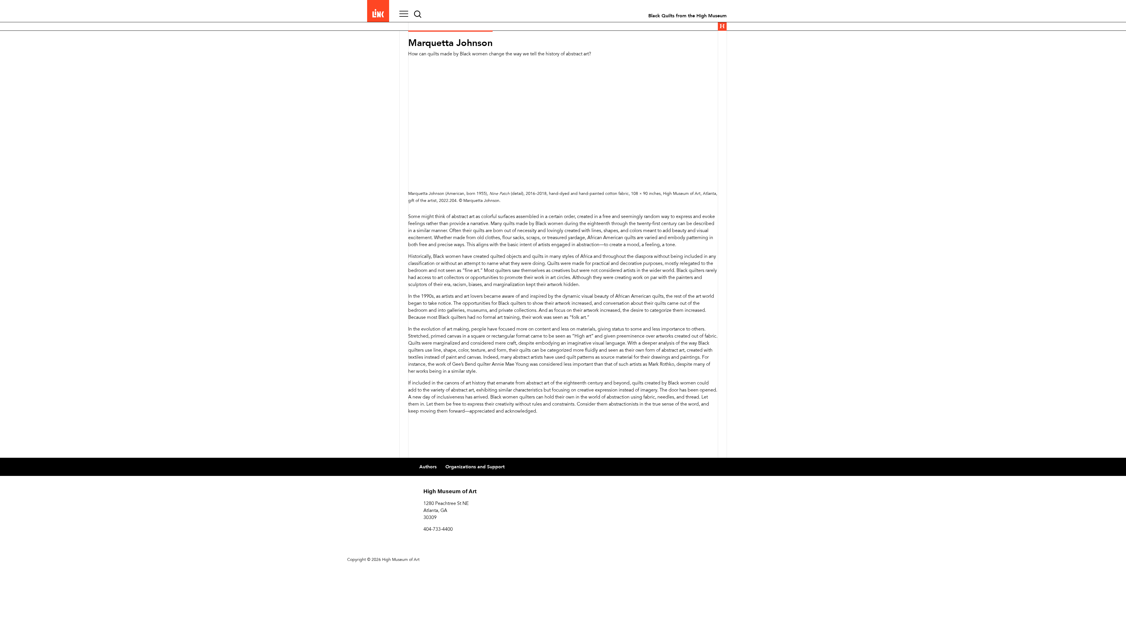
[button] (403, 14)
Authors (428, 467)
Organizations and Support (475, 467)
